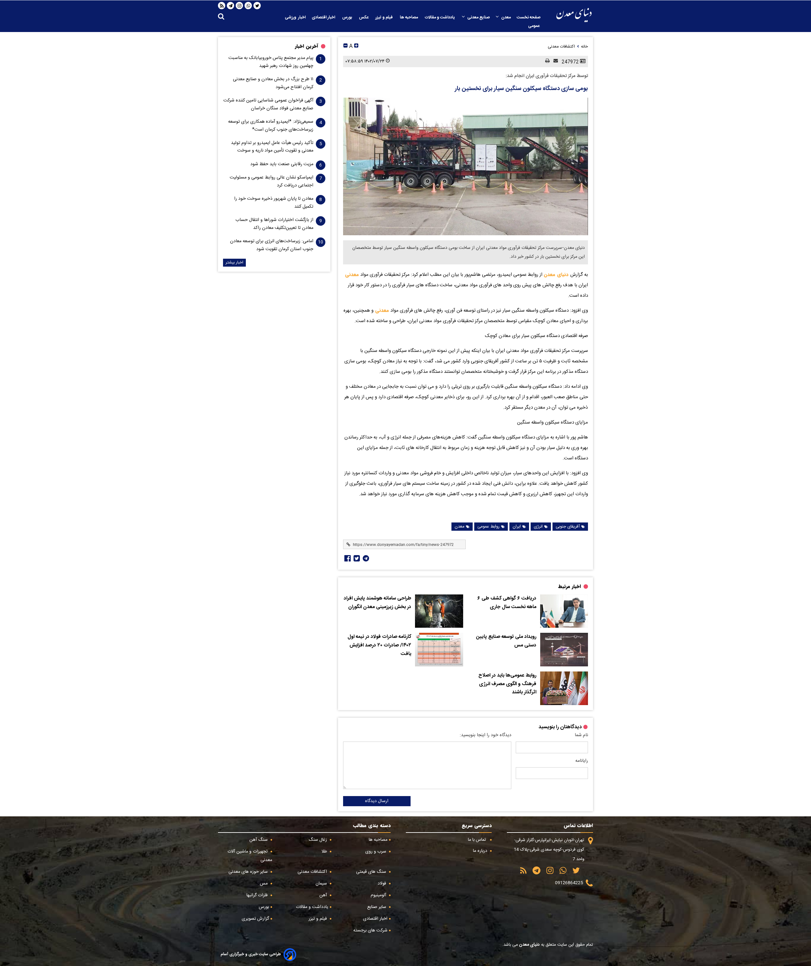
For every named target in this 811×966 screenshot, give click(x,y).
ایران (517, 526)
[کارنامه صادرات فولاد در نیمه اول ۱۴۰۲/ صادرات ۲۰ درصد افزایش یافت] (439, 649)
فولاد (382, 883)
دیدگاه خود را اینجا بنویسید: (485, 735)
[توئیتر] (356, 558)
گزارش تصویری (255, 919)
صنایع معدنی (478, 17)
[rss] (222, 6)
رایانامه (581, 761)
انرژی (538, 526)
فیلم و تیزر (384, 17)
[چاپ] (545, 61)
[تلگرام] (231, 6)
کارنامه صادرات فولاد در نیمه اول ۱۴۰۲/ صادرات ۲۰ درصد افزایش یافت (379, 645)
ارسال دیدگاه (376, 801)
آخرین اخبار (306, 46)
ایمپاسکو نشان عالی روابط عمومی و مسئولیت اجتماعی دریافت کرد (271, 181)
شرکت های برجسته (370, 930)
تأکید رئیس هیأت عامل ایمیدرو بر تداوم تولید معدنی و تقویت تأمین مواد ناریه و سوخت (272, 146)
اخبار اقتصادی (324, 17)
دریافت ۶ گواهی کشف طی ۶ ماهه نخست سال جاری (506, 602)
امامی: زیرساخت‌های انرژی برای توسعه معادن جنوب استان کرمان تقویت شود (271, 245)
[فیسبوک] (347, 558)
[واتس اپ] (248, 6)
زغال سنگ (318, 840)
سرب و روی (376, 851)
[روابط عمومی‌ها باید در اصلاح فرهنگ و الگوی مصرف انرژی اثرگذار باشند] (564, 688)
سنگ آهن (259, 840)
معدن (506, 17)
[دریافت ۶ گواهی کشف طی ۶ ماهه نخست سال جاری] (564, 611)
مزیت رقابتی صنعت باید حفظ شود (281, 164)
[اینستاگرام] (239, 6)
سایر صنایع (377, 907)
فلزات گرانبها (257, 895)
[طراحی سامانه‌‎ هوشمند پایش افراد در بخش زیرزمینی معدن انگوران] (439, 611)
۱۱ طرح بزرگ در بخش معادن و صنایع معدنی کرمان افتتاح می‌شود (273, 83)
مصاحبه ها (409, 17)
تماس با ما (477, 840)
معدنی (352, 274)
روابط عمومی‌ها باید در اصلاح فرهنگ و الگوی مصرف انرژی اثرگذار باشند (507, 684)
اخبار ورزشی (295, 17)
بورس (347, 17)
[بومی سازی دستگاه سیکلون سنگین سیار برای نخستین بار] (465, 166)
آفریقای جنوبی (568, 526)
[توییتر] (257, 6)
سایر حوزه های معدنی (248, 872)
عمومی (534, 26)
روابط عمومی (488, 526)
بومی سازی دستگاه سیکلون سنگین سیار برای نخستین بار (521, 89)
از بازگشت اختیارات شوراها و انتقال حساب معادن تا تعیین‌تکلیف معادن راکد (274, 223)
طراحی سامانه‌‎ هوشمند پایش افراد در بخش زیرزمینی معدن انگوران (377, 602)
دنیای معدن (557, 274)
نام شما (581, 735)
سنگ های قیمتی (371, 872)
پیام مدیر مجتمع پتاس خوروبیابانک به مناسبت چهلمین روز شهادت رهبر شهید (270, 61)
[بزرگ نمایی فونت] (356, 46)
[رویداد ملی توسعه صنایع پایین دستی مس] (564, 649)
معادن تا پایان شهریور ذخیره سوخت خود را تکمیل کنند (273, 202)
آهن (323, 895)
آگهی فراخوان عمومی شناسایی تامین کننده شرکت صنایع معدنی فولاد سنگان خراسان (268, 104)
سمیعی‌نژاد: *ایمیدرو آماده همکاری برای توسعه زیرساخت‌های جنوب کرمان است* (270, 125)
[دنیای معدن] (574, 15)
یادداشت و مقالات (440, 17)
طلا (325, 851)
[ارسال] (554, 61)
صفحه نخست (528, 17)
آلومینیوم (379, 895)
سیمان (322, 883)
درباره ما (481, 851)
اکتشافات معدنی (312, 872)
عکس (364, 17)
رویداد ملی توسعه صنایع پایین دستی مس (506, 641)
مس (264, 883)
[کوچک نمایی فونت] (345, 46)
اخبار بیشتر (234, 262)
